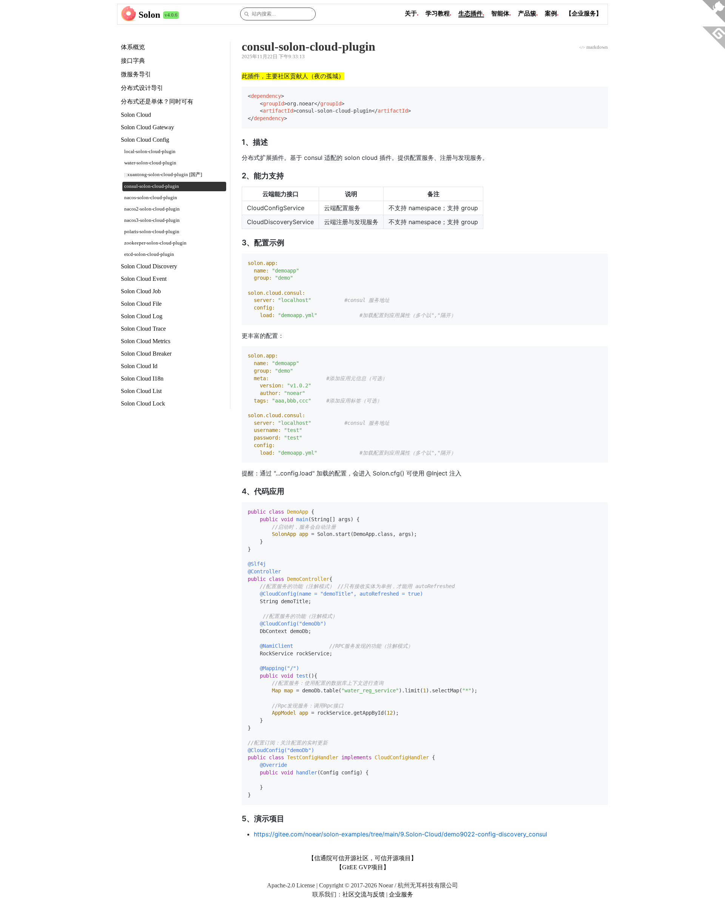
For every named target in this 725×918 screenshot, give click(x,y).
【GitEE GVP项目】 (362, 867)
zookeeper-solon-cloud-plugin (155, 243)
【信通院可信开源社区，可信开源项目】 (362, 858)
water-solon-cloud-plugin (150, 163)
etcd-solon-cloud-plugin (149, 254)
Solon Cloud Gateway (147, 127)
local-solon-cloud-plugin (150, 151)
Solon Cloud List (141, 391)
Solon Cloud (136, 114)
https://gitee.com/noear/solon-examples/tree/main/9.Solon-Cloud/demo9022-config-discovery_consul (400, 834)
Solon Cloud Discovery (149, 266)
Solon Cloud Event (144, 279)
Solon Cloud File (141, 303)
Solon (149, 15)
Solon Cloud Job (141, 291)
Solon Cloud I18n (142, 378)
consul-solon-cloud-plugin (151, 186)
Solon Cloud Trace (143, 328)
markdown (593, 47)
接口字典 (133, 60)
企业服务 (401, 894)
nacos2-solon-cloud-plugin (152, 209)
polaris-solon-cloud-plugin (151, 231)
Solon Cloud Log (141, 316)
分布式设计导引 (142, 88)
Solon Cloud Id (139, 366)
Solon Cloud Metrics (145, 341)
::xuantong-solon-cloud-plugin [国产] (163, 174)
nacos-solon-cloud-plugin (150, 197)
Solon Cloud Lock (143, 403)
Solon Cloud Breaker (146, 353)
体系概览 (133, 47)
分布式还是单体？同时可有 (157, 101)
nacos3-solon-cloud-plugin (152, 220)
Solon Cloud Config (145, 139)
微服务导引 (136, 74)
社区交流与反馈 (363, 894)
